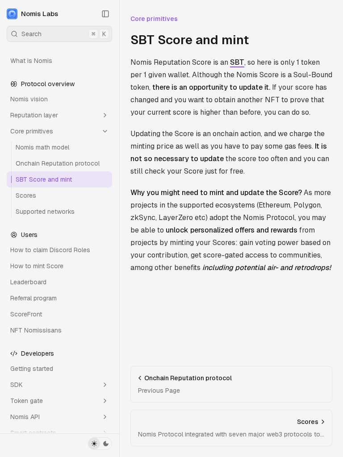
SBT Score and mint (44, 179)
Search (63, 34)
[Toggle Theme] (100, 443)
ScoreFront (26, 314)
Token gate (26, 401)
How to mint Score (36, 266)
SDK (16, 385)
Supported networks (45, 212)
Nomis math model (42, 147)
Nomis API (25, 417)
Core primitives (31, 131)
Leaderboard (28, 282)
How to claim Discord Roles (50, 250)
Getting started (31, 369)
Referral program (33, 298)
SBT (237, 62)
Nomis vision (29, 99)
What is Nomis (31, 61)
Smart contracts (33, 433)
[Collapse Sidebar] (105, 14)
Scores (26, 195)
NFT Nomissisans (36, 330)
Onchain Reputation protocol (58, 163)
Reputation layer (34, 115)
